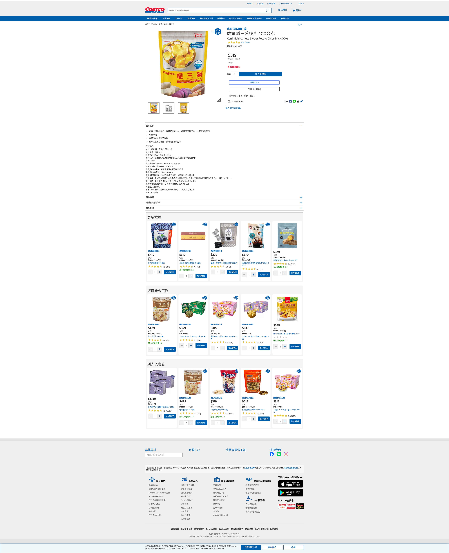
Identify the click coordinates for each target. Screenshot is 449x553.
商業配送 (285, 18)
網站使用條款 (186, 529)
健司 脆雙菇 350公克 (155, 336)
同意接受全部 (250, 547)
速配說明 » (254, 82)
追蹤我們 (275, 450)
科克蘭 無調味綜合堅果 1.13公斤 (253, 410)
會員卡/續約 (271, 18)
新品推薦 (179, 18)
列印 (300, 24)
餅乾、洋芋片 (169, 24)
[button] (268, 10)
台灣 (300, 3)
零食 (160, 24)
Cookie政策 (211, 529)
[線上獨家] (195, 18)
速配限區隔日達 (206, 18)
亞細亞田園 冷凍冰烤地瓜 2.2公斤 (285, 260)
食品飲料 (153, 24)
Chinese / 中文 (284, 3)
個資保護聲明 (237, 529)
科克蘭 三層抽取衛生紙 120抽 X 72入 (161, 407)
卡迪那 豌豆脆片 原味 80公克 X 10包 (192, 336)
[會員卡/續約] (276, 18)
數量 (229, 74)
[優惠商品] (170, 18)
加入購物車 (260, 74)
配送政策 (274, 529)
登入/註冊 (282, 10)
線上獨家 (191, 18)
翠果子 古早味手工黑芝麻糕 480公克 (224, 263)
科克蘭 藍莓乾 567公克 (156, 263)
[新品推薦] (183, 18)
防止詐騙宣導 (249, 468)
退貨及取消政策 (262, 529)
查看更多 (272, 547)
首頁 (146, 24)
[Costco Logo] (155, 10)
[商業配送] (289, 18)
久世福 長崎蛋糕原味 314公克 (190, 263)
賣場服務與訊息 (235, 18)
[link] (290, 101)
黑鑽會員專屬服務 (254, 18)
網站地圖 (175, 529)
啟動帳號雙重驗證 (291, 468)
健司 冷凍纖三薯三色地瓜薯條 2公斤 (286, 334)
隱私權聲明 (199, 529)
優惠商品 (166, 18)
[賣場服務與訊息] (242, 18)
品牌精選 (221, 18)
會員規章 (249, 529)
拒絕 (293, 547)
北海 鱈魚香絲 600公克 (219, 410)
